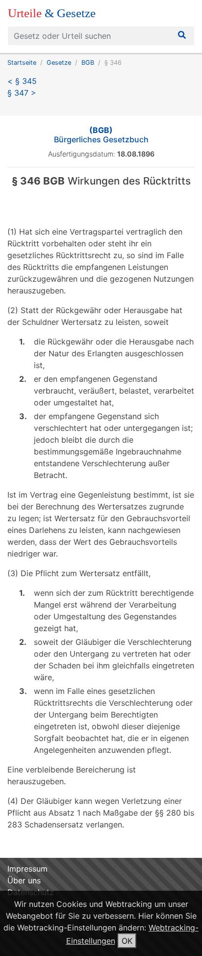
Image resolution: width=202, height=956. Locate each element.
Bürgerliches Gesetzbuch (101, 134)
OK (127, 941)
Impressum (27, 869)
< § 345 (22, 81)
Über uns (24, 880)
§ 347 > (21, 93)
